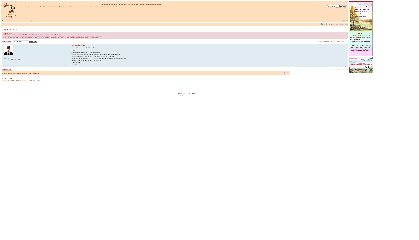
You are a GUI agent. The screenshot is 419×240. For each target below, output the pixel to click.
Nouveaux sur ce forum (20, 21)
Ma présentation (9, 29)
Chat (329, 24)
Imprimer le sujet (343, 21)
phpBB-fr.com (185, 95)
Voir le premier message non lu (325, 41)
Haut (346, 66)
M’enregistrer (336, 24)
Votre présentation (33, 21)
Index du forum (7, 21)
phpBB (178, 93)
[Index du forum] (10, 10)
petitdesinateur (79, 47)
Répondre (4, 40)
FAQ (324, 24)
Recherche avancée (341, 7)
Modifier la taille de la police (346, 21)
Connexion (345, 24)
